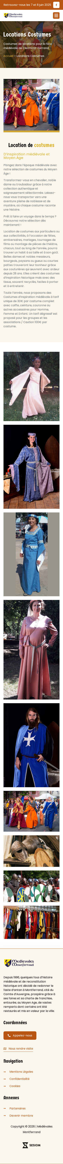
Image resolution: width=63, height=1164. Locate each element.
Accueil (8, 56)
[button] (56, 15)
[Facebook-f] (56, 5)
